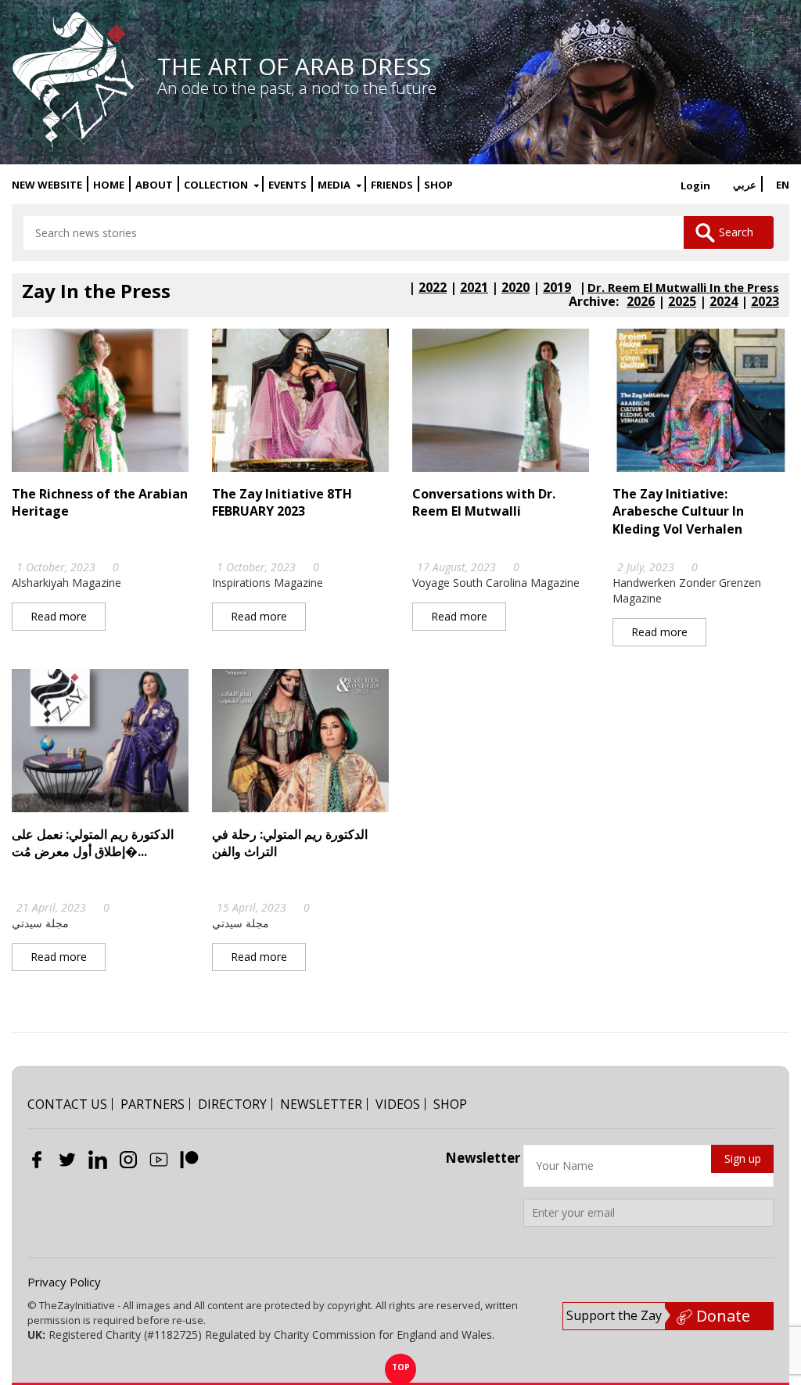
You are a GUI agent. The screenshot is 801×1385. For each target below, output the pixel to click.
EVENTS (287, 185)
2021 (474, 287)
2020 (515, 287)
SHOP (438, 185)
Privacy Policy (64, 1282)
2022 (432, 287)
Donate (721, 1315)
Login (695, 185)
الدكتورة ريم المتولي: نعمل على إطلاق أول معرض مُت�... (93, 843)
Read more (59, 616)
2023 (765, 301)
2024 (723, 301)
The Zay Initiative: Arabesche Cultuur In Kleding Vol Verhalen (678, 511)
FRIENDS (392, 185)
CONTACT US (67, 1104)
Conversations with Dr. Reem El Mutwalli (483, 502)
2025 (682, 301)
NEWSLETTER (321, 1104)
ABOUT (154, 185)
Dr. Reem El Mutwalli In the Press (683, 287)
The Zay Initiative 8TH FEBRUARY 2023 (282, 502)
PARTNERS (152, 1104)
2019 (557, 287)
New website (47, 185)
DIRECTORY (232, 1104)
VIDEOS (397, 1104)
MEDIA (335, 185)
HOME (108, 185)
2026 (641, 301)
